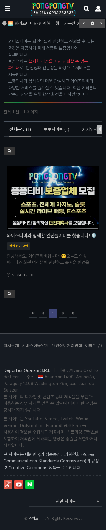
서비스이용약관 (35, 345)
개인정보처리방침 (67, 345)
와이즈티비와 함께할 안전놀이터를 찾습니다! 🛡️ (52, 235)
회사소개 (11, 345)
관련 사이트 (66, 501)
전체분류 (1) (20, 129)
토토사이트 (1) (56, 129)
